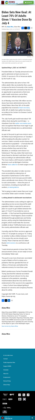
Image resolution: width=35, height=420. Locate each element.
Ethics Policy (6, 384)
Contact (5, 358)
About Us (5, 373)
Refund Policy (7, 381)
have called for (13, 164)
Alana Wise (10, 27)
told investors (11, 243)
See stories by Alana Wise (10, 326)
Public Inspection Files (9, 362)
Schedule (5, 370)
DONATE (29, 2)
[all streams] (32, 418)
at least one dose (24, 108)
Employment (6, 377)
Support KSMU (7, 366)
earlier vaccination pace (23, 123)
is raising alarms (13, 187)
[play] (3, 418)
